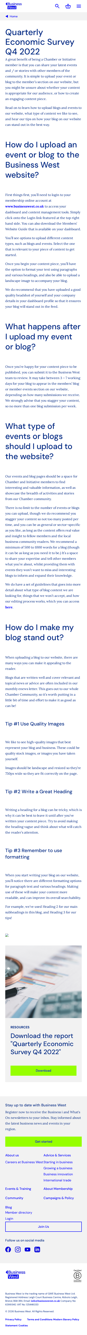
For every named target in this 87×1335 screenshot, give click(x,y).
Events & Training (18, 1189)
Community (14, 1198)
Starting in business (58, 1162)
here (9, 607)
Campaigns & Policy (59, 1198)
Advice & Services (57, 1155)
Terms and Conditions (39, 1319)
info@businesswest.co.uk (45, 1300)
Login (9, 1218)
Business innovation (58, 1174)
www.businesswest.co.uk (24, 206)
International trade (57, 1180)
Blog (8, 1207)
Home (14, 16)
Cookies (23, 1325)
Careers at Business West (24, 1162)
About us (12, 1155)
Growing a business (58, 1168)
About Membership (58, 1189)
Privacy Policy (13, 1319)
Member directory (18, 1212)
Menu (79, 6)
